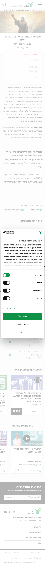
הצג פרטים (10, 308)
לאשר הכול (22, 316)
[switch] (7, 283)
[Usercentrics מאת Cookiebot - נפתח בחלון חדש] (13, 232)
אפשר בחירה (23, 324)
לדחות (22, 333)
